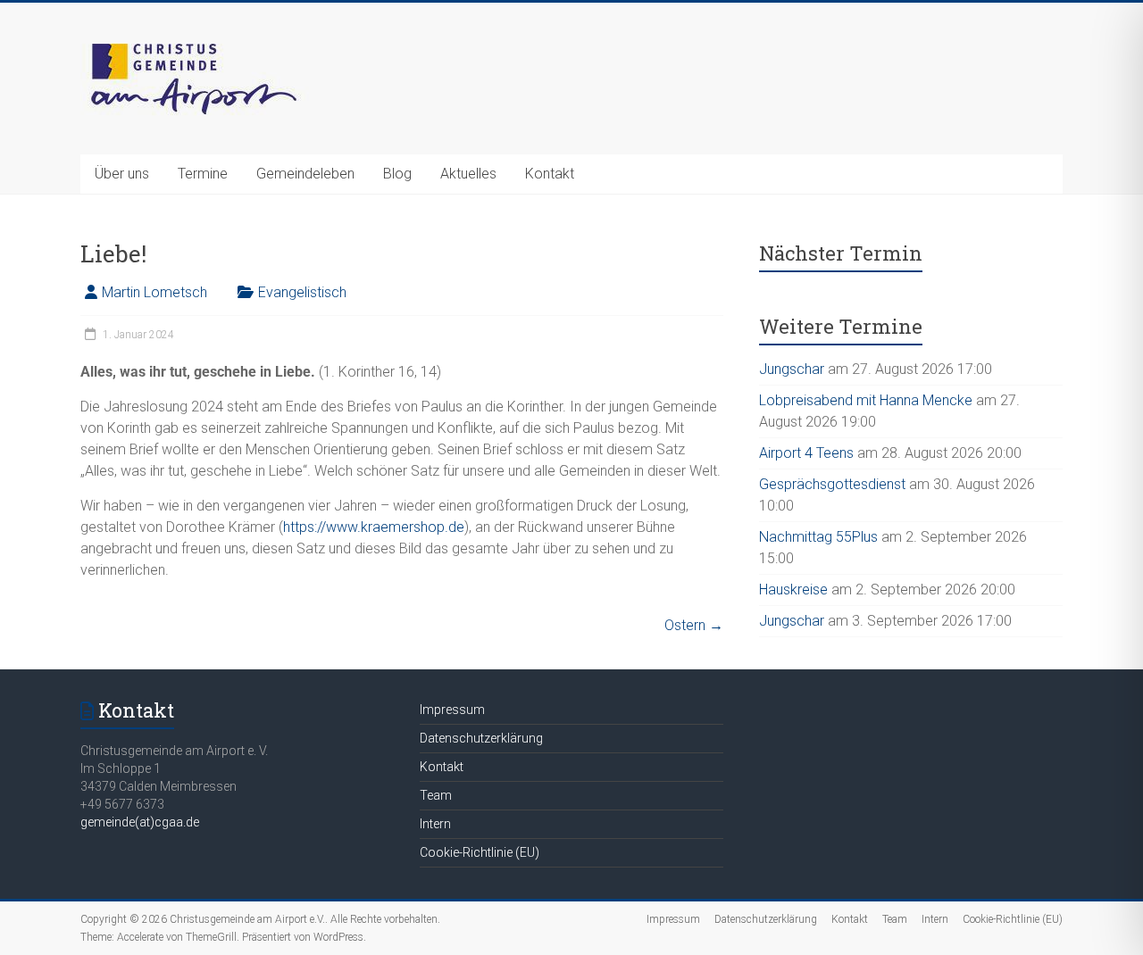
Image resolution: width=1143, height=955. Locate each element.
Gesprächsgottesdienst (832, 484)
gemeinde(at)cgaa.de (139, 822)
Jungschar (791, 369)
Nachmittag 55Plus (818, 536)
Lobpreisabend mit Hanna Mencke (865, 400)
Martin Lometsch (154, 292)
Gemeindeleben (305, 173)
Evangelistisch (302, 292)
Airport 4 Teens (806, 452)
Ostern (693, 625)
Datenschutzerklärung (481, 738)
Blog (397, 173)
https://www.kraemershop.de (373, 527)
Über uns (122, 173)
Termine (203, 173)
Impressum (452, 709)
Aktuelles (468, 173)
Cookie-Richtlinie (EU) (479, 852)
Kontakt (549, 173)
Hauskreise (793, 589)
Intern (435, 824)
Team (436, 795)
